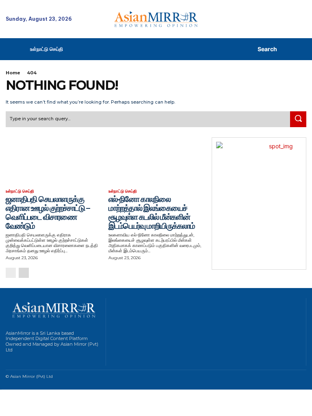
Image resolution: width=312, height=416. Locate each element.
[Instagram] (18, 361)
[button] (257, 49)
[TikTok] (29, 361)
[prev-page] (11, 273)
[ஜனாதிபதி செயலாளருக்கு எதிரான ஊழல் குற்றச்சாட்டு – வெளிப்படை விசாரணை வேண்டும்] (53, 161)
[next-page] (24, 273)
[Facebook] (8, 361)
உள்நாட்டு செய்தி (20, 191)
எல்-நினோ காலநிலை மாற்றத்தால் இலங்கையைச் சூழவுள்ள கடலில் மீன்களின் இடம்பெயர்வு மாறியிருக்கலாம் (151, 212)
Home (13, 73)
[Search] (298, 119)
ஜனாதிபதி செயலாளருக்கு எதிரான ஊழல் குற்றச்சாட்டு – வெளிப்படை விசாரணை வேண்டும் (47, 212)
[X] (39, 361)
